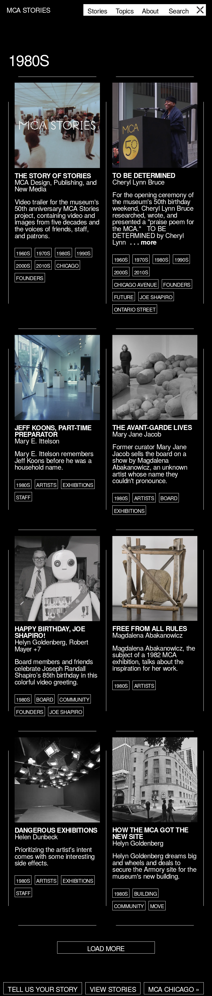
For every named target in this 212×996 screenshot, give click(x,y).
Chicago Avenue (135, 284)
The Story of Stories (53, 175)
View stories (113, 989)
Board (168, 498)
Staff (23, 497)
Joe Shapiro (156, 297)
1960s (23, 253)
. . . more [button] (143, 242)
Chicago (67, 265)
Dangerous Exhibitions (56, 830)
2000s (23, 265)
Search (179, 10)
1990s (83, 253)
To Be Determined (143, 175)
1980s (63, 253)
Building (145, 893)
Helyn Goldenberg (40, 641)
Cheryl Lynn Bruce (138, 181)
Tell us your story (43, 989)
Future (124, 297)
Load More (106, 948)
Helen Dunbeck (36, 836)
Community (74, 699)
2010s (43, 265)
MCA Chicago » (173, 989)
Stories (97, 10)
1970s (43, 253)
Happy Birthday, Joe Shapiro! (50, 632)
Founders (29, 278)
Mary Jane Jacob (136, 434)
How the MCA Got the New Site (150, 833)
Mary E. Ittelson (37, 440)
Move (157, 906)
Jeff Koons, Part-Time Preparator (53, 431)
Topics (125, 10)
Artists (46, 484)
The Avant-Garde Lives (152, 427)
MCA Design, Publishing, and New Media (56, 185)
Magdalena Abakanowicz (147, 635)
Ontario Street (135, 309)
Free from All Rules (149, 628)
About (150, 10)
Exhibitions (78, 484)
